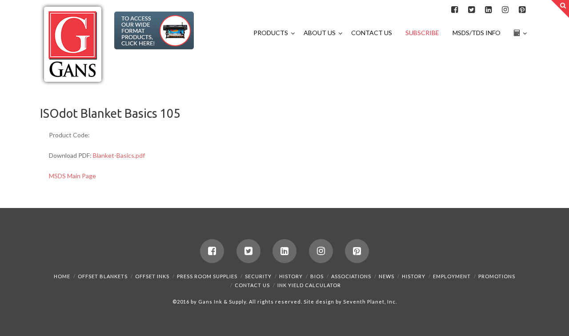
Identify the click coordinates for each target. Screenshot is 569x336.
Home (62, 276)
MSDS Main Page (72, 176)
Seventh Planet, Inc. (369, 301)
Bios (317, 276)
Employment (452, 276)
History (291, 276)
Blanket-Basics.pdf (119, 155)
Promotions (496, 276)
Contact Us (252, 285)
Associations (351, 276)
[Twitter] (471, 10)
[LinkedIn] (488, 10)
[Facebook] (454, 10)
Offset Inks (152, 276)
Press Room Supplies (207, 276)
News (386, 276)
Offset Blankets (103, 276)
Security (258, 276)
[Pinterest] (522, 10)
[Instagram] (505, 10)
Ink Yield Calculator (309, 285)
